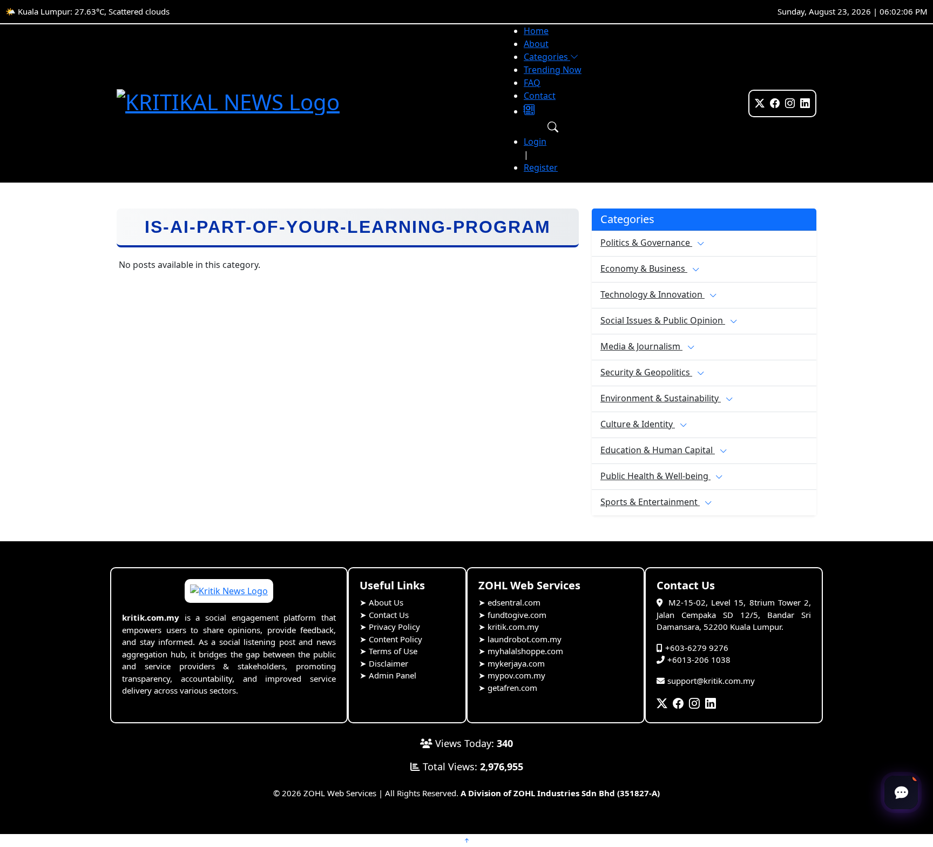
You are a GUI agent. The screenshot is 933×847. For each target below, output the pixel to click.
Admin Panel (392, 675)
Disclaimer (388, 663)
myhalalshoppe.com (525, 651)
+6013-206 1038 (699, 659)
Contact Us (389, 614)
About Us (386, 602)
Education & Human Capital (657, 450)
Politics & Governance (646, 242)
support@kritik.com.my (711, 680)
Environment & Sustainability (660, 398)
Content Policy (395, 639)
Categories (547, 57)
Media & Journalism (641, 346)
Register (541, 167)
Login (535, 141)
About (536, 44)
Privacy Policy (394, 626)
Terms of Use (393, 651)
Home (536, 31)
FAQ (532, 83)
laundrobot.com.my (525, 639)
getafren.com (512, 687)
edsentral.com (514, 602)
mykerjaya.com (516, 663)
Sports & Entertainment (650, 502)
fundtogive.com (517, 614)
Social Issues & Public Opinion (662, 320)
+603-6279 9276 (696, 647)
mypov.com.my (516, 675)
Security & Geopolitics (646, 372)
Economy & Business (643, 268)
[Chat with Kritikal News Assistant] (901, 792)
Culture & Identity (637, 424)
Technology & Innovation (652, 294)
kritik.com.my (513, 626)
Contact (540, 96)
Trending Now (553, 70)
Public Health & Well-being (655, 476)
